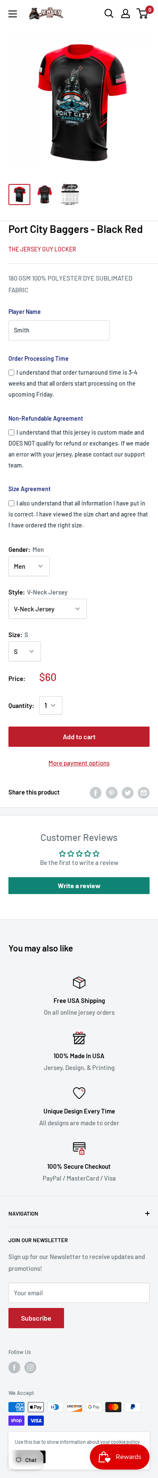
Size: (18, 634)
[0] (142, 13)
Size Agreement (29, 488)
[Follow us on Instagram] (30, 1367)
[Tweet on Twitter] (128, 792)
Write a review (79, 885)
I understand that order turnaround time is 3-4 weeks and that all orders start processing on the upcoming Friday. (72, 383)
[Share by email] (144, 792)
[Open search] (109, 13)
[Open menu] (12, 14)
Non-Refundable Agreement (45, 418)
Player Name (24, 311)
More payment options (79, 763)
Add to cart (79, 736)
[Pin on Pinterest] (112, 792)
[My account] (125, 13)
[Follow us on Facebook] (14, 1367)
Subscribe (36, 1318)
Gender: (26, 549)
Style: (37, 592)
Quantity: (21, 705)
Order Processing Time (38, 358)
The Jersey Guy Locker (42, 249)
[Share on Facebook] (96, 792)
